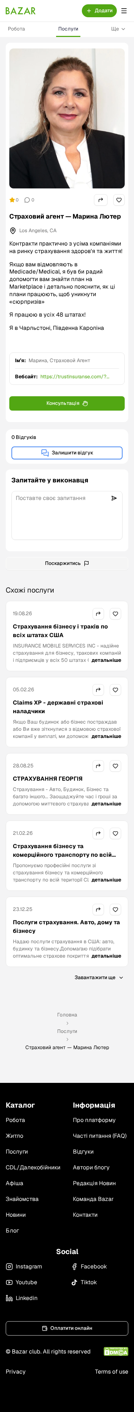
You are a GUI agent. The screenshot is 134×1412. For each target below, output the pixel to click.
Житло (14, 1136)
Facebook (94, 1266)
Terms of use (111, 1371)
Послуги (68, 28)
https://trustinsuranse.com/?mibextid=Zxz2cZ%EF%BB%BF (75, 376)
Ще (115, 28)
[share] (101, 200)
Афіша (14, 1183)
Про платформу (94, 1120)
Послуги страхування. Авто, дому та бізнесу (66, 926)
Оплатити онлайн (71, 1328)
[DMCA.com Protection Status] (116, 1351)
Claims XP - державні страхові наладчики (58, 707)
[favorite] (119, 200)
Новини (16, 1215)
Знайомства (22, 1199)
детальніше (106, 660)
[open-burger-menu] (124, 10)
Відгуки (83, 1151)
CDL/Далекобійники (33, 1167)
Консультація (62, 403)
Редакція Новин (94, 1183)
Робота (16, 28)
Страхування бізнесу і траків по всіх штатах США (60, 631)
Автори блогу (91, 1167)
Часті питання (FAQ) (99, 1136)
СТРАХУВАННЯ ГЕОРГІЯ (48, 778)
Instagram (29, 1266)
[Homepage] (21, 10)
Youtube (26, 1282)
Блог (12, 1230)
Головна (67, 1014)
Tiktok (89, 1282)
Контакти (85, 1215)
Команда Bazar (93, 1199)
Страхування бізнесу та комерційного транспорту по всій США (62, 854)
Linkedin (27, 1298)
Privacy (16, 1371)
